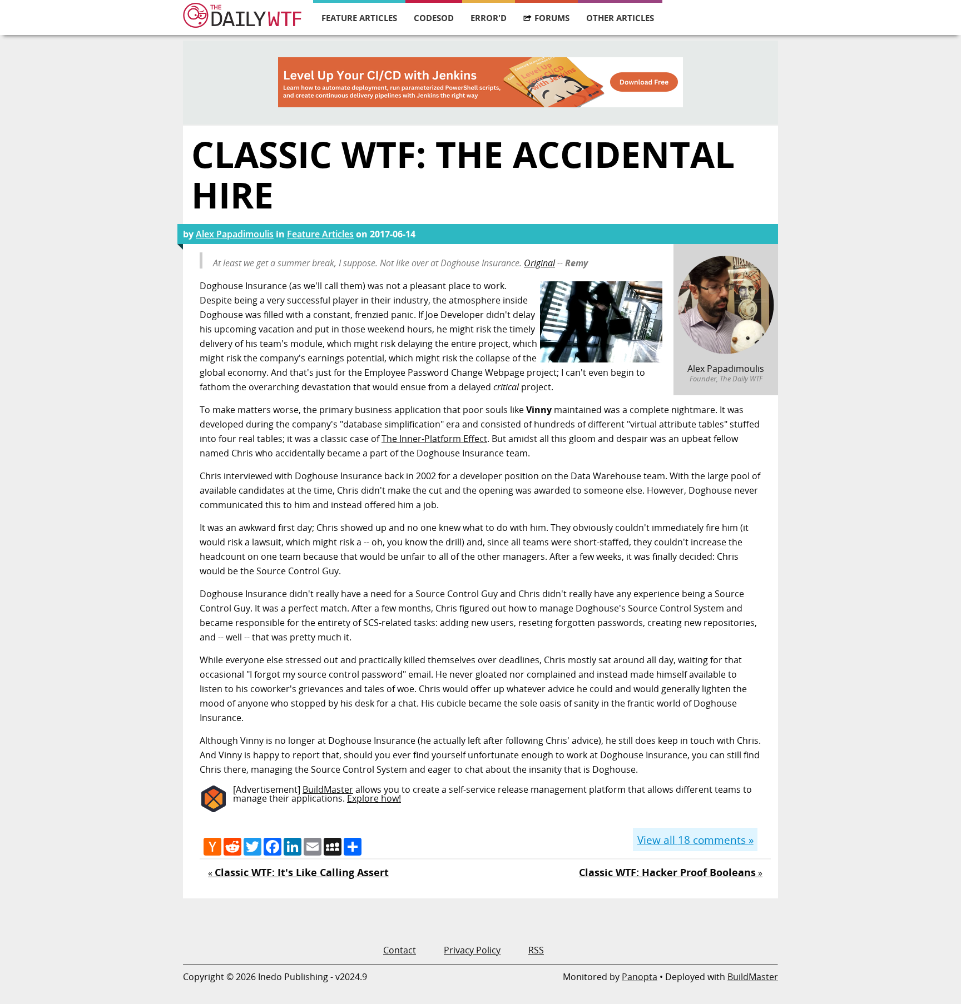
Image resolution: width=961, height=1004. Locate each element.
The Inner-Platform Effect (434, 439)
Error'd (488, 17)
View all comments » (695, 839)
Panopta (639, 977)
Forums (551, 17)
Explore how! (374, 798)
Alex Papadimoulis (235, 234)
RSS (536, 950)
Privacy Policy (472, 950)
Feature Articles (359, 17)
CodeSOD (434, 17)
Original (539, 263)
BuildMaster (328, 789)
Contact (399, 950)
